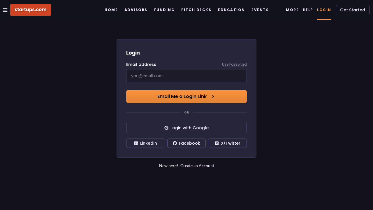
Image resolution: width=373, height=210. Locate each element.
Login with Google (189, 128)
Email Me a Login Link (182, 96)
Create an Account (197, 165)
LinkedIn (148, 143)
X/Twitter (230, 143)
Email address (141, 64)
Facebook (189, 143)
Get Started (352, 10)
